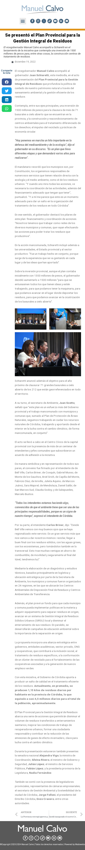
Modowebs (80, 844)
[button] (23, 21)
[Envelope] (66, 21)
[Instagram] (38, 21)
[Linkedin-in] (61, 21)
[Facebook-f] (32, 21)
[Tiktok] (49, 21)
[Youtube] (55, 21)
